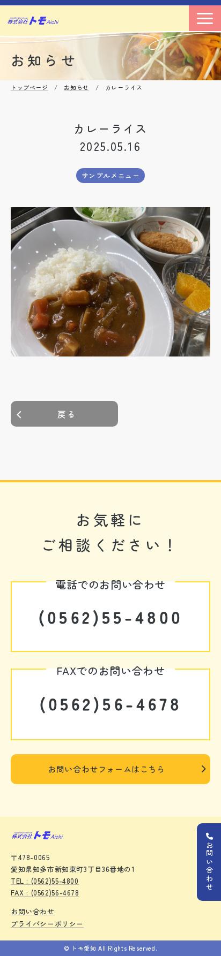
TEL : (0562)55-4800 (45, 881)
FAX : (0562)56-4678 (45, 892)
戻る (67, 414)
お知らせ (76, 87)
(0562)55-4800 (110, 616)
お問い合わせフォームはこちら (106, 769)
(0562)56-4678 (110, 703)
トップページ (29, 87)
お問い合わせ (33, 911)
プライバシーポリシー (47, 924)
